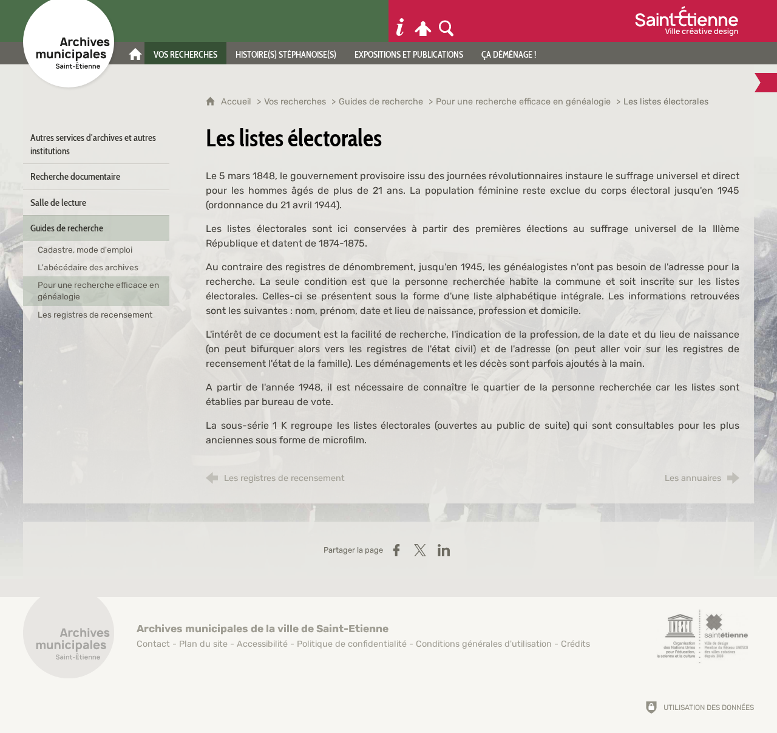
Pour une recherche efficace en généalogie (524, 102)
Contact (153, 644)
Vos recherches (295, 102)
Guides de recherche (381, 102)
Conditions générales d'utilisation (484, 644)
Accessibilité (262, 644)
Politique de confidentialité (352, 644)
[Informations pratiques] (400, 21)
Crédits (575, 644)
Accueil (237, 102)
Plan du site (203, 644)
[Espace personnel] (423, 21)
